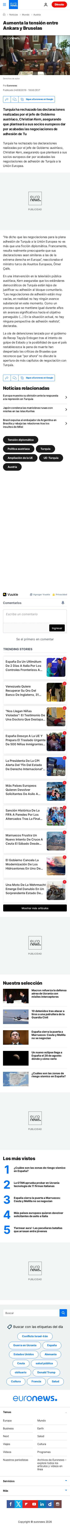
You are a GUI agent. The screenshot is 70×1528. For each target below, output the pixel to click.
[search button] (63, 1313)
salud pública (44, 1363)
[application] (35, 55)
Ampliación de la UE (20, 457)
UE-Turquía (51, 457)
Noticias (13, 15)
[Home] (4, 14)
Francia (36, 1381)
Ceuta (21, 1363)
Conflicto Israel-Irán (35, 1336)
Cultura (16, 1381)
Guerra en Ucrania (24, 1345)
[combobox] (35, 1313)
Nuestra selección (22, 983)
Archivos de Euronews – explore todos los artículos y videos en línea (51, 1464)
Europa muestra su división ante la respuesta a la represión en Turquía (30, 397)
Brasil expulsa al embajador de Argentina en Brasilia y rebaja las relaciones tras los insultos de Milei (30, 423)
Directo (59, 4)
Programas (44, 1451)
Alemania (51, 1354)
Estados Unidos (24, 1354)
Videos (7, 1451)
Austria (37, 15)
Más (5, 1490)
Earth (40, 1428)
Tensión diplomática (21, 439)
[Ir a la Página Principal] (13, 4)
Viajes (6, 1444)
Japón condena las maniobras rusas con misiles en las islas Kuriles (28, 409)
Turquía (45, 448)
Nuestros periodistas (15, 1459)
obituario (21, 1372)
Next (6, 1436)
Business (8, 1428)
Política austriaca (19, 448)
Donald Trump (46, 1372)
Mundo (25, 15)
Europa (7, 1420)
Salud (55, 1381)
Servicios (8, 1481)
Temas (7, 1412)
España (52, 1345)
